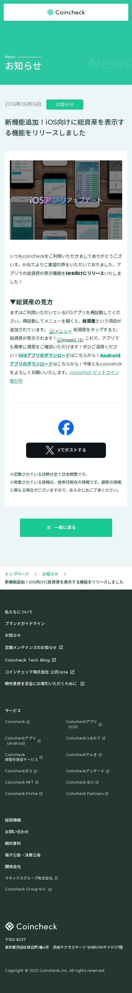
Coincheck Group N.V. (25, 889)
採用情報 (13, 820)
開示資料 (13, 843)
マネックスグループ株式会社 (28, 878)
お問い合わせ (17, 831)
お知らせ (50, 573)
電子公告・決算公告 (23, 854)
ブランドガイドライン (25, 623)
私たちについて (19, 611)
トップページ (17, 573)
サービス (13, 710)
